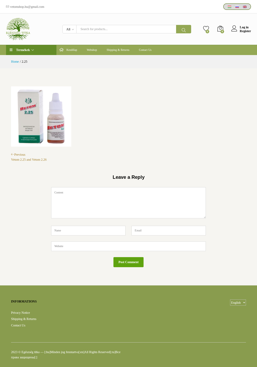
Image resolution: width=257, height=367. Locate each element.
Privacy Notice (20, 312)
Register (245, 31)
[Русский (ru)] (237, 6)
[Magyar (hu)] (229, 6)
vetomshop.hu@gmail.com (27, 6)
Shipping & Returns (118, 50)
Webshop (92, 50)
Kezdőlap (71, 50)
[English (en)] (245, 6)
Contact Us (145, 50)
